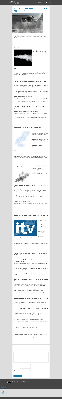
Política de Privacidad (4, 387)
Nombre (14, 364)
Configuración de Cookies (4, 394)
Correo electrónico (16, 367)
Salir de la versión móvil (31, 397)
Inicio (35, 2)
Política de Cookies (3, 388)
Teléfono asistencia (51, 2)
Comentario (15, 351)
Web (14, 370)
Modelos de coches (40, 2)
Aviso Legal (2, 386)
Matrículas (45, 2)
